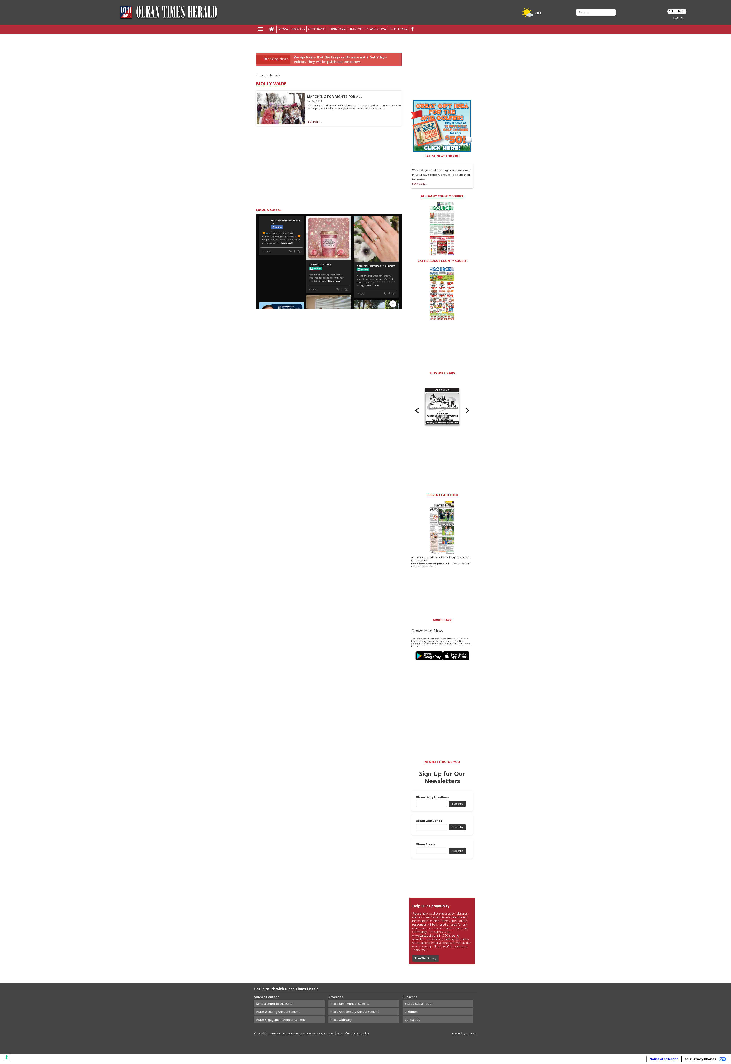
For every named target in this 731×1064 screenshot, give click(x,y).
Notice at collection (664, 1059)
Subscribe (677, 11)
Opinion (337, 29)
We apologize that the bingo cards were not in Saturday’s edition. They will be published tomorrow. (340, 59)
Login (678, 18)
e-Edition (411, 1012)
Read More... (314, 122)
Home (260, 75)
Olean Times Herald (285, 1033)
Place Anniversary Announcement (354, 1012)
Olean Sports (426, 844)
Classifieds (376, 29)
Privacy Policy (361, 1033)
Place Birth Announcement (349, 1004)
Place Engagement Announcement (280, 1020)
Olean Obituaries (429, 821)
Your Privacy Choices (700, 1059)
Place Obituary (341, 1020)
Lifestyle (355, 29)
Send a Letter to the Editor (275, 1004)
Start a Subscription (419, 1004)
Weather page (532, 14)
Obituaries (317, 29)
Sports (297, 29)
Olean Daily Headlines (432, 797)
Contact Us (412, 1020)
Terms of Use (344, 1033)
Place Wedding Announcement (278, 1012)
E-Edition (398, 29)
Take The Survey (425, 958)
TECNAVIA (471, 1033)
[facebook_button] (412, 29)
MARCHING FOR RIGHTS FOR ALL (334, 96)
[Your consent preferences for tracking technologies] (6, 1057)
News (282, 29)
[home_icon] (271, 29)
